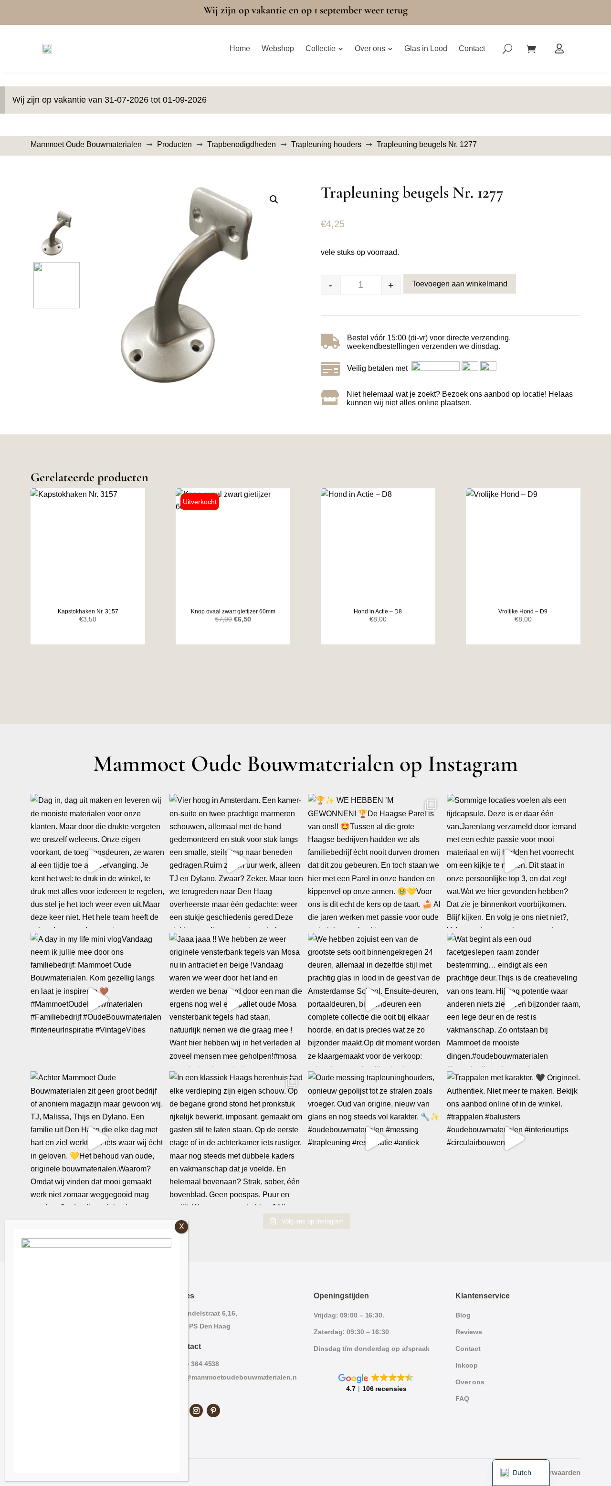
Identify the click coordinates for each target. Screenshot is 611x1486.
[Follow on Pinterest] (213, 1410)
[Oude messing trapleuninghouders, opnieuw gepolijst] (375, 1138)
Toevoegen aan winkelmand (459, 284)
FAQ (462, 1398)
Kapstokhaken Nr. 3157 (88, 611)
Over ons (470, 1382)
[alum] (186, 285)
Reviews (468, 1332)
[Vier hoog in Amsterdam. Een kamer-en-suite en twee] (236, 861)
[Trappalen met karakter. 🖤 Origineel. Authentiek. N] (514, 1138)
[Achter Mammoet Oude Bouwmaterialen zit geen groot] (98, 1138)
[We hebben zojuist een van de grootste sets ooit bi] (375, 1000)
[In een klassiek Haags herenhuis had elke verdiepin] (236, 1138)
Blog (463, 1315)
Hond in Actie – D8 (378, 611)
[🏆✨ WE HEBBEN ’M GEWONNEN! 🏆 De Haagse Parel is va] (375, 861)
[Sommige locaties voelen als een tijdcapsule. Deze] (514, 861)
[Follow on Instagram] (196, 1410)
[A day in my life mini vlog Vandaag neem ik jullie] (98, 1000)
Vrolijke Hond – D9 (523, 611)
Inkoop (466, 1365)
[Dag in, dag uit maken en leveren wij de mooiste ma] (98, 861)
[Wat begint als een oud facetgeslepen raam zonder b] (514, 1000)
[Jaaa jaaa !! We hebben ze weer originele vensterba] (236, 1000)
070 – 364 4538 (196, 1364)
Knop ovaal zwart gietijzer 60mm (233, 611)
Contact (468, 1348)
